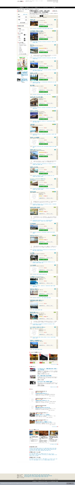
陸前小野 (30, 450)
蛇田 (45, 450)
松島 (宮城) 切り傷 (44, 41)
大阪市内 (39, 476)
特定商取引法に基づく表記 (41, 481)
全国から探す (25, 14)
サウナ (47, 453)
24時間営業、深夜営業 (22, 45)
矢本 (34, 450)
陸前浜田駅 (42, 176)
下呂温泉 (36, 475)
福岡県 (48, 474)
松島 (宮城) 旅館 (54, 69)
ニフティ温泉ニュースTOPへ (53, 444)
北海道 (42, 474)
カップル (56, 454)
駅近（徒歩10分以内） (39, 454)
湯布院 (48, 475)
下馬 (30, 449)
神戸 (47, 476)
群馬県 (35, 474)
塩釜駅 (50, 297)
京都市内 (42, 476)
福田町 (48, 448)
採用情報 (57, 481)
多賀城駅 (45, 297)
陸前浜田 (39, 449)
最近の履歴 (55, 0)
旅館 (43, 454)
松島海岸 (42, 449)
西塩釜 (32, 449)
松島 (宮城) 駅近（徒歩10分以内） (48, 69)
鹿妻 (33, 450)
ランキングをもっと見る (54, 364)
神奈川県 (25, 474)
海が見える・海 (46, 454)
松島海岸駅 (34, 42)
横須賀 (29, 476)
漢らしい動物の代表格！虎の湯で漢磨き (45, 375)
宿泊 (30, 453)
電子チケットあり (33, 17)
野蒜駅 (33, 250)
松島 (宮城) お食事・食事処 (40, 69)
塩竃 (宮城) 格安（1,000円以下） (36, 285)
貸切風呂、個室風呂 (51, 454)
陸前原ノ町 (40, 448)
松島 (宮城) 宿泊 (34, 28)
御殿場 (37, 476)
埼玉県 (28, 474)
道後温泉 (42, 475)
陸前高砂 (50, 448)
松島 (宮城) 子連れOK (44, 175)
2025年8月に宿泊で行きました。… (42, 393)
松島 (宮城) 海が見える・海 (45, 163)
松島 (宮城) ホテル (47, 188)
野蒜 (55, 449)
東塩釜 (36, 449)
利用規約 (46, 481)
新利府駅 (40, 324)
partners (17, 483)
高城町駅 (48, 28)
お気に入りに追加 (50, 24)
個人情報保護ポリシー (35, 481)
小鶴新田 (45, 448)
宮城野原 (37, 448)
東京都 (37, 474)
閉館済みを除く (45, 17)
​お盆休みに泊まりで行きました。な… (43, 400)
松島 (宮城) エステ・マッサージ (52, 163)
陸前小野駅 (41, 250)
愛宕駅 (36, 58)
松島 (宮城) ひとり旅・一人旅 (50, 175)
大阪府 (39, 474)
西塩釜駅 (34, 286)
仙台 (33, 448)
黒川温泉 (45, 475)
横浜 (25, 476)
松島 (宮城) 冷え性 (49, 41)
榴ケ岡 (35, 448)
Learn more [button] (46, 483)
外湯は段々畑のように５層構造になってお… (44, 421)
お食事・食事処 (33, 453)
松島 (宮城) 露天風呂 (39, 28)
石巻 (50, 450)
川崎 (26, 476)
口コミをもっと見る (54, 426)
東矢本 (36, 450)
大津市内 (45, 476)
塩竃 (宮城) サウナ (43, 285)
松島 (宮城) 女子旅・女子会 (45, 249)
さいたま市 (32, 476)
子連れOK (42, 453)
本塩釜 (34, 449)
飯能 (35, 476)
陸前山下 (47, 450)
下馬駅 (36, 286)
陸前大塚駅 (51, 28)
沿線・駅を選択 (22, 22)
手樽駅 (43, 28)
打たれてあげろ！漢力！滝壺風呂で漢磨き (45, 381)
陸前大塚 (51, 449)
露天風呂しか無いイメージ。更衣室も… (43, 414)
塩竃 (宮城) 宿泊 (34, 297)
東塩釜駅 (40, 262)
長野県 (44, 474)
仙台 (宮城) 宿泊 (34, 274)
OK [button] (70, 483)
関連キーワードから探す (20, 477)
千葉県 (30, 474)
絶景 (37, 455)
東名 (53, 449)
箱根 (27, 475)
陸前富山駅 (45, 28)
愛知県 (46, 474)
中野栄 (53, 448)
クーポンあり (39, 17)
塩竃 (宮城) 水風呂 (48, 285)
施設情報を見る (43, 24)
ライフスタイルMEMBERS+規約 (51, 481)
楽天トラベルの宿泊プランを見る (43, 26)
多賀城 (55, 448)
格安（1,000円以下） (32, 454)
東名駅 (35, 250)
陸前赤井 (39, 450)
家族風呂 (20, 50)
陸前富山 (49, 449)
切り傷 (30, 455)
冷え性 (45, 453)
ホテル (39, 453)
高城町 (44, 449)
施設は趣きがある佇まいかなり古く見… (43, 407)
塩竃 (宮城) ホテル (39, 297)
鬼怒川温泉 (50, 475)
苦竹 (43, 448)
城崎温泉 (33, 475)
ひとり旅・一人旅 (34, 455)
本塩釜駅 (54, 285)
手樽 (46, 449)
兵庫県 (33, 474)
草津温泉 (25, 475)
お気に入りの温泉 (50, 0)
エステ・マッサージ (51, 453)
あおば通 (30, 448)
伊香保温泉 (39, 475)
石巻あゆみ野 (42, 450)
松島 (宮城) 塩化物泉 (35, 41)
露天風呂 (37, 453)
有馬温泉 (30, 475)
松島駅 (55, 41)
